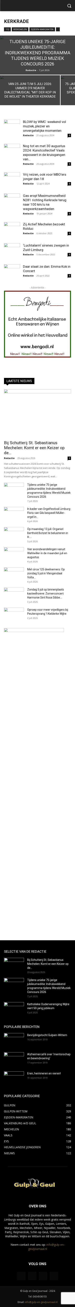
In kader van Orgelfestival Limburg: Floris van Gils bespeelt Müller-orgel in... (49, 512)
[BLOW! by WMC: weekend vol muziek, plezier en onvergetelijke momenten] (12, 128)
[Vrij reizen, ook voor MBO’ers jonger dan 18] (12, 180)
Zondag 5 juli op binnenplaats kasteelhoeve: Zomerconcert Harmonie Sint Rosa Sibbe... (45, 593)
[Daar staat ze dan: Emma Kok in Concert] (12, 272)
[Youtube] (54, 1276)
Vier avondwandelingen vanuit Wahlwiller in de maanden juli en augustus (47, 553)
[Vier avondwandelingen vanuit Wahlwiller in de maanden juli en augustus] (14, 554)
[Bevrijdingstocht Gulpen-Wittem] (14, 1040)
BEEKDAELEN (20, 29)
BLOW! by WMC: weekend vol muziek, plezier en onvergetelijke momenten (44, 126)
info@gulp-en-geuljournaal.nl (41, 1302)
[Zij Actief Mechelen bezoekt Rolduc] (12, 230)
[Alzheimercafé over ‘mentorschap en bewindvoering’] (14, 1059)
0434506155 (40, 1296)
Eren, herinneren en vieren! (44, 1073)
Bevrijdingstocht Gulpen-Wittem (47, 1035)
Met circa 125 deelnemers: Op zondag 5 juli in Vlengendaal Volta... (46, 573)
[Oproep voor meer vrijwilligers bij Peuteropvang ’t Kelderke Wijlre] (14, 615)
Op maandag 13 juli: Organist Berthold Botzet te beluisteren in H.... (47, 533)
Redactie (31, 70)
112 (7, 29)
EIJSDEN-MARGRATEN (42, 29)
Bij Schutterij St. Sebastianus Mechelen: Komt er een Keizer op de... (34, 447)
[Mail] (43, 1276)
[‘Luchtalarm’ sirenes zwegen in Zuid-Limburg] (12, 251)
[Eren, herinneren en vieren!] (14, 1078)
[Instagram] (32, 1276)
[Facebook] (21, 1276)
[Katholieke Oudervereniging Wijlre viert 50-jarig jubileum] (14, 1009)
